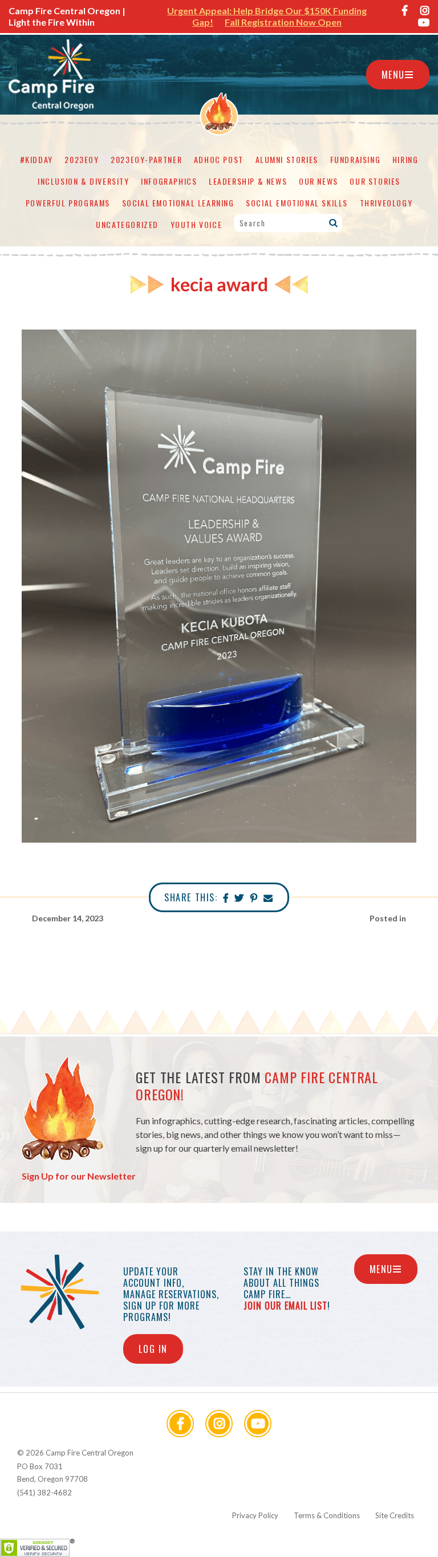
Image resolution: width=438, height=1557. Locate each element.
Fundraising (355, 159)
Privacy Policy (255, 1515)
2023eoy (81, 159)
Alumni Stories (287, 159)
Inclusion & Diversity (83, 181)
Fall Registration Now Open (283, 22)
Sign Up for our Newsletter (79, 1175)
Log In (153, 1349)
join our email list (285, 1305)
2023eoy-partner (146, 159)
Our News (318, 181)
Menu (393, 75)
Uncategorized (127, 224)
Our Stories (375, 181)
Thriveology (386, 203)
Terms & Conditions (327, 1515)
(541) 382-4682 (44, 1492)
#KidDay (36, 159)
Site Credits (394, 1515)
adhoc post (219, 159)
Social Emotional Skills (297, 203)
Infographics (169, 181)
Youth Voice (196, 224)
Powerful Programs (68, 203)
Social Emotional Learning (178, 203)
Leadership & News (248, 181)
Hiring (405, 159)
